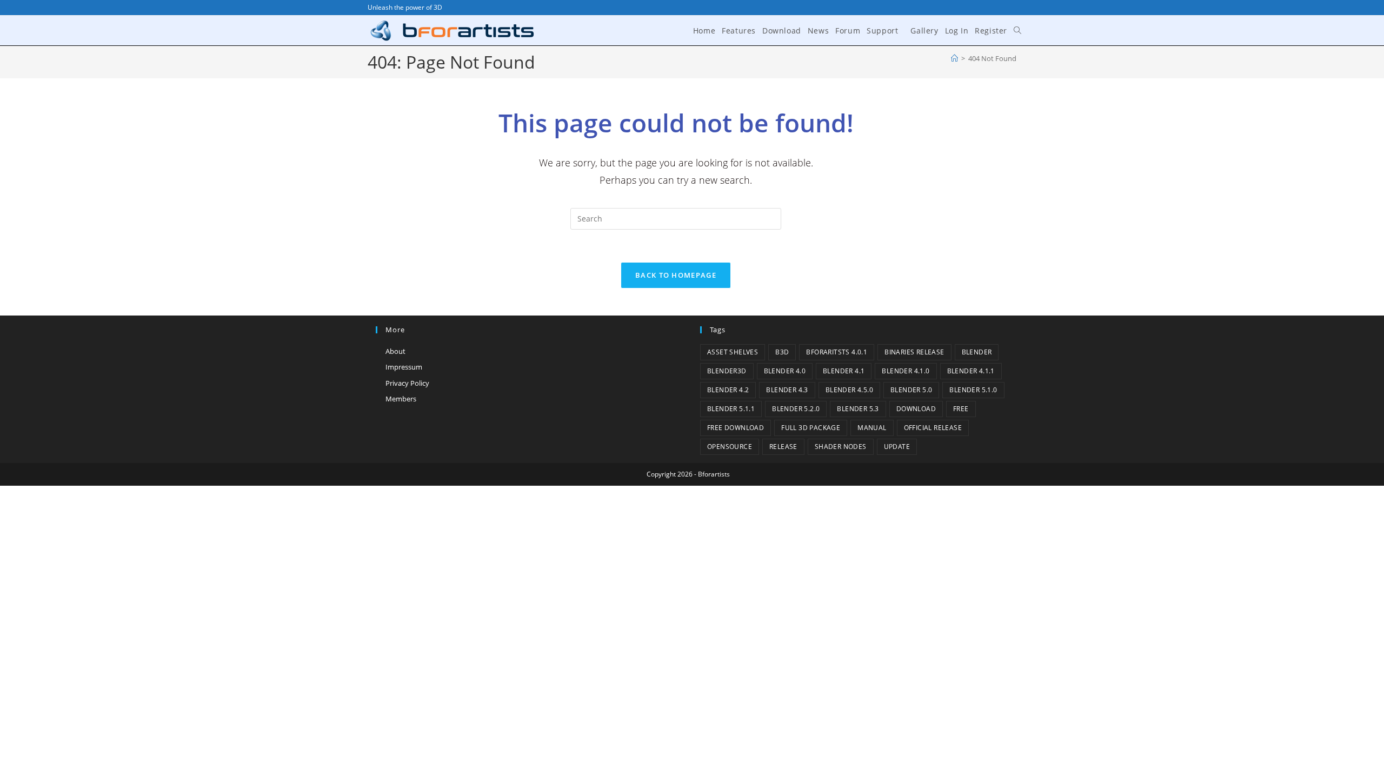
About (395, 351)
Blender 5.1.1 (731, 408)
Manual (871, 427)
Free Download (735, 427)
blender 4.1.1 (971, 370)
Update (897, 446)
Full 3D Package (810, 427)
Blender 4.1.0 (905, 370)
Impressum (403, 367)
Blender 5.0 (911, 389)
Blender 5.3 (858, 408)
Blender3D (727, 370)
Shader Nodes (841, 446)
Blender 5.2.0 (796, 408)
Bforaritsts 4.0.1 (836, 352)
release (783, 446)
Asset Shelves (732, 352)
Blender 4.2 (728, 389)
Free (961, 408)
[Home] (954, 58)
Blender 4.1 (843, 370)
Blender (977, 352)
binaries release (914, 352)
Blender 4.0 (785, 370)
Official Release (933, 427)
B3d (782, 352)
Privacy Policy (407, 383)
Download (916, 408)
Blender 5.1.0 (973, 389)
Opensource (729, 446)
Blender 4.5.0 (849, 389)
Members (400, 399)
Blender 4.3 (787, 389)
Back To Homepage (675, 275)
